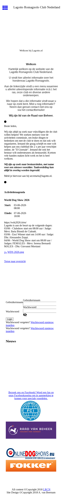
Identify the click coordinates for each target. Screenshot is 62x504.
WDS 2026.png (15, 252)
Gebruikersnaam (14, 302)
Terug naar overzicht (15, 261)
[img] (31, 31)
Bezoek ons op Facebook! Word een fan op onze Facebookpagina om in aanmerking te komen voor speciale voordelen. (31, 395)
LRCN (46, 489)
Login (9, 319)
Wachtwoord (12, 311)
